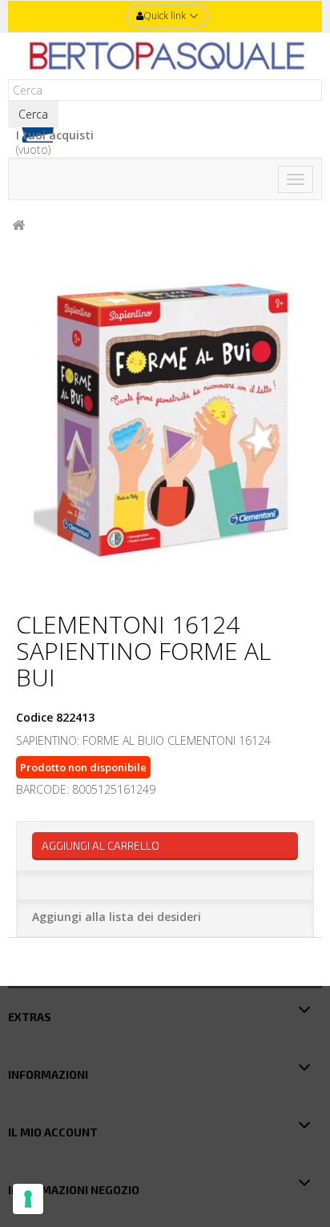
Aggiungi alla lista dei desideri (116, 916)
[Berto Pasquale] (165, 56)
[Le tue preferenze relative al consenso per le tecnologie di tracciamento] (28, 1199)
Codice (34, 717)
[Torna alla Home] (18, 225)
